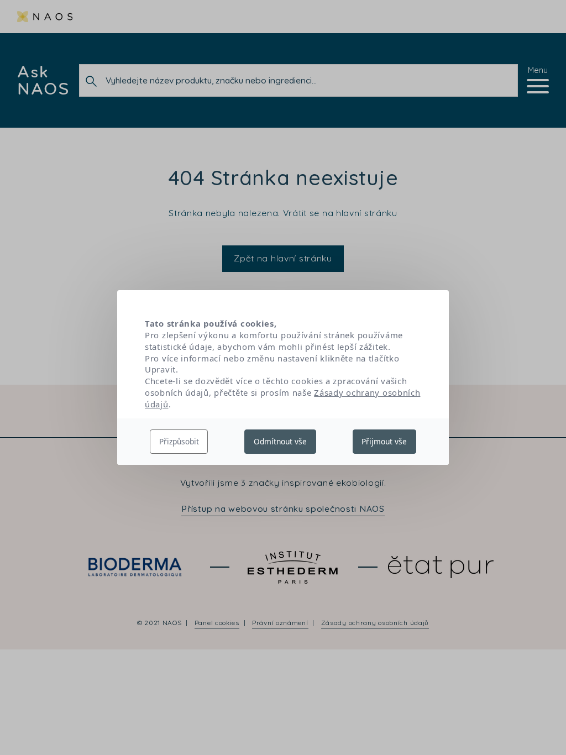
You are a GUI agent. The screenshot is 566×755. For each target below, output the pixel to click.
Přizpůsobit (179, 441)
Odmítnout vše (280, 441)
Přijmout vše (384, 441)
